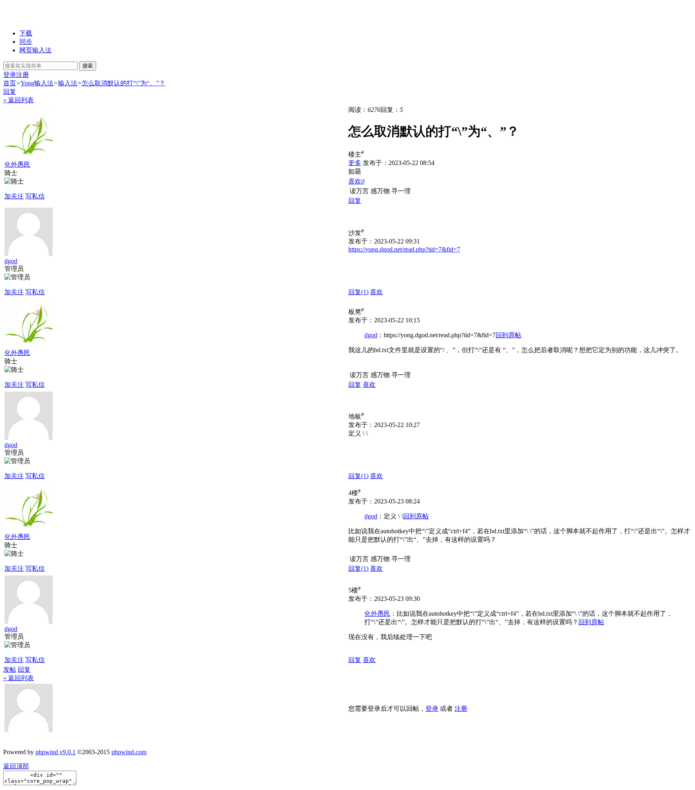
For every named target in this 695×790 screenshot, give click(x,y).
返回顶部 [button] (16, 766)
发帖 (9, 669)
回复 (9, 91)
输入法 (67, 83)
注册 (22, 74)
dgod (10, 261)
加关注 (14, 196)
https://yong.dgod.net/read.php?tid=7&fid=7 (404, 249)
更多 (354, 162)
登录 (9, 74)
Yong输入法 (37, 83)
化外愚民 (17, 164)
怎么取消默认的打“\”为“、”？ (123, 83)
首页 (9, 83)
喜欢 (376, 292)
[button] (356, 181)
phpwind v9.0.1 (55, 752)
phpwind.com (128, 752)
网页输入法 (35, 50)
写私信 (35, 196)
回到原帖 (508, 335)
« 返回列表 (18, 100)
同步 (25, 41)
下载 (25, 33)
